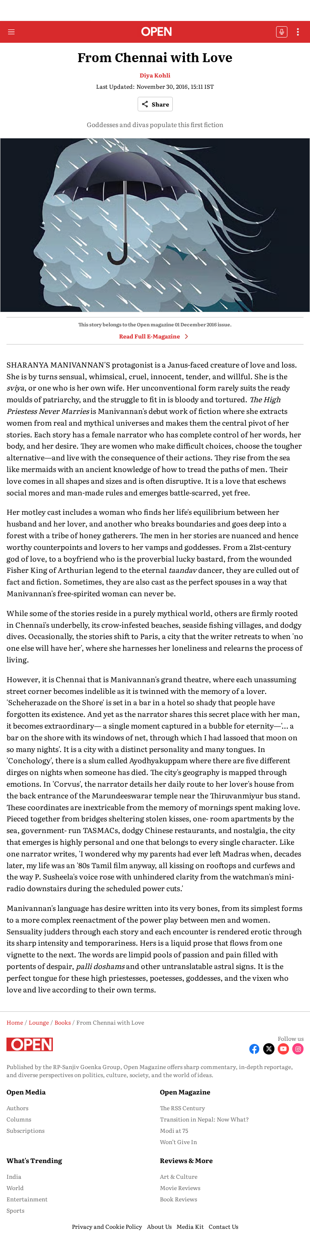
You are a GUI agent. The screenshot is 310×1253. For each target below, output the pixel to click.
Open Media (26, 1091)
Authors (17, 1108)
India (13, 1176)
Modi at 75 (174, 1130)
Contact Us (223, 1226)
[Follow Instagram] (298, 1049)
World (15, 1188)
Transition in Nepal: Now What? (204, 1119)
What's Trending (34, 1160)
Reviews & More (186, 1160)
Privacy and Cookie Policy (107, 1226)
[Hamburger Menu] (11, 32)
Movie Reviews (180, 1188)
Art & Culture (178, 1176)
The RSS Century (182, 1108)
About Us (159, 1226)
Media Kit (190, 1226)
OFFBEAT (281, 32)
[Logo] (155, 32)
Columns (18, 1119)
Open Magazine (185, 1091)
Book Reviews (178, 1199)
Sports (15, 1210)
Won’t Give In (178, 1142)
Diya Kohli (155, 75)
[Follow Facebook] (254, 1049)
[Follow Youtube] (283, 1049)
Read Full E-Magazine (149, 336)
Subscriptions (25, 1130)
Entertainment (27, 1199)
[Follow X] (268, 1049)
